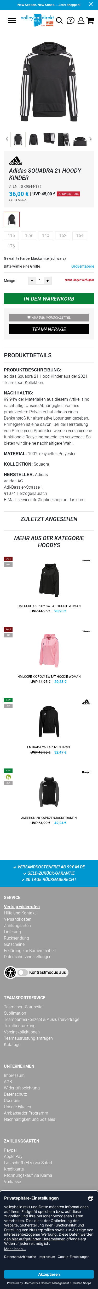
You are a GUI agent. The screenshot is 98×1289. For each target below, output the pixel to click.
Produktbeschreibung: (32, 370)
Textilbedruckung (20, 1025)
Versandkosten (17, 919)
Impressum (14, 1075)
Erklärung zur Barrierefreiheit (30, 950)
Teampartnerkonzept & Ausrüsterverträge (41, 1019)
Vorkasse (12, 1181)
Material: (15, 453)
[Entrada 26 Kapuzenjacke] (49, 728)
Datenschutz (15, 1094)
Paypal (10, 1150)
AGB (8, 1081)
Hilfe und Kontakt (20, 913)
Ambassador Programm (26, 1113)
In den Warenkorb (49, 299)
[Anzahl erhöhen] (48, 281)
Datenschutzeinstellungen (27, 956)
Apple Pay (13, 1156)
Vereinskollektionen (22, 1032)
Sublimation (15, 1013)
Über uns (12, 1100)
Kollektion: (18, 464)
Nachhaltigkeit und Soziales (29, 1119)
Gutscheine (14, 944)
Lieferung (12, 931)
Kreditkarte (14, 1169)
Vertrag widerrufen (22, 906)
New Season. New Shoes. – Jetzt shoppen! (49, 5)
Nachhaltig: (18, 393)
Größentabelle (82, 266)
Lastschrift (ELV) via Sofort (28, 1162)
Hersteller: (19, 474)
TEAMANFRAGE (49, 329)
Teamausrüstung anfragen (28, 1038)
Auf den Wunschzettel (51, 317)
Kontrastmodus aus (47, 972)
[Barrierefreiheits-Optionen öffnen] (10, 972)
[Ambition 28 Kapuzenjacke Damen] (49, 798)
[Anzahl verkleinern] (32, 281)
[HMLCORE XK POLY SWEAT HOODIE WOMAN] (49, 586)
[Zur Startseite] (36, 20)
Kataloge (12, 1044)
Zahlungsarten (17, 925)
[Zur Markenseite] (15, 161)
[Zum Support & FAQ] (70, 20)
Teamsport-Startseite (23, 1006)
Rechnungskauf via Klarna (28, 1175)
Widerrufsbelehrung (22, 1088)
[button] (12, 21)
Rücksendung (16, 938)
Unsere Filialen (17, 1106)
